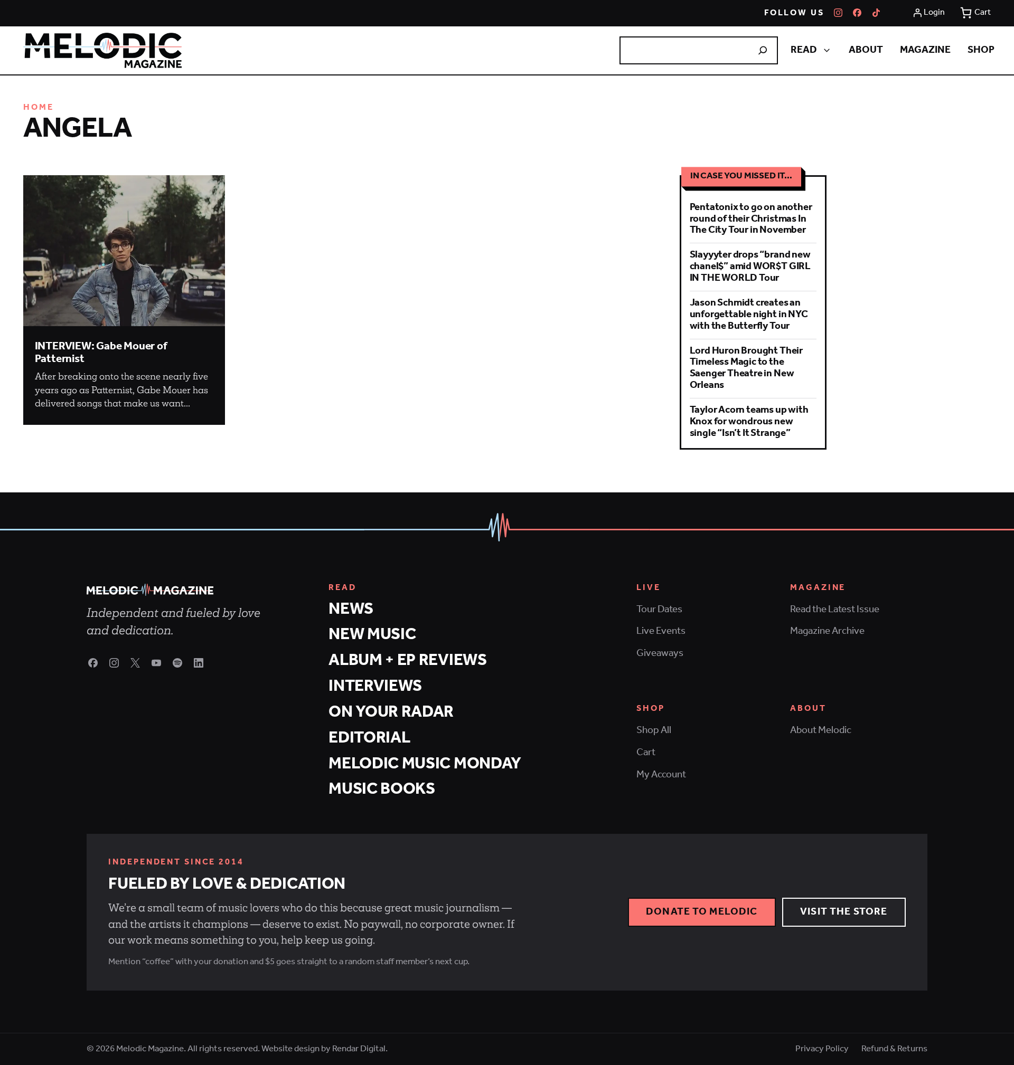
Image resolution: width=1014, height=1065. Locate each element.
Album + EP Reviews (407, 660)
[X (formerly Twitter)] (135, 663)
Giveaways (659, 653)
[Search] (762, 50)
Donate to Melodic (701, 911)
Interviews (375, 686)
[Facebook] (857, 12)
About (866, 50)
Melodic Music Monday (424, 763)
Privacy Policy (822, 1049)
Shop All (653, 730)
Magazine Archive (827, 631)
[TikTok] (876, 12)
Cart (645, 752)
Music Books (381, 789)
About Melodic (820, 730)
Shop (981, 50)
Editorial (369, 738)
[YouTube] (156, 663)
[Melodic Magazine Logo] (102, 50)
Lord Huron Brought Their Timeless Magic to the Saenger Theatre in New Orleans (746, 368)
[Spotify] (177, 663)
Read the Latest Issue (834, 609)
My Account (661, 774)
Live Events (661, 631)
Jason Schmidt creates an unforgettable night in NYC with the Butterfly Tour (749, 314)
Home (38, 108)
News (350, 609)
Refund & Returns (894, 1049)
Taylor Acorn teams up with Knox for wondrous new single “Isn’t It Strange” (749, 422)
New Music (372, 634)
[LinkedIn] (198, 663)
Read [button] (804, 50)
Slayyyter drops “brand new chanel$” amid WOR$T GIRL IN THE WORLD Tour (750, 266)
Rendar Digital (359, 1049)
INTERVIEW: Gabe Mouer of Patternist (101, 353)
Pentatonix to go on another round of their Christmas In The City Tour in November (751, 219)
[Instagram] (838, 12)
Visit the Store (843, 911)
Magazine (925, 50)
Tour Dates (659, 609)
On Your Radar (391, 712)
